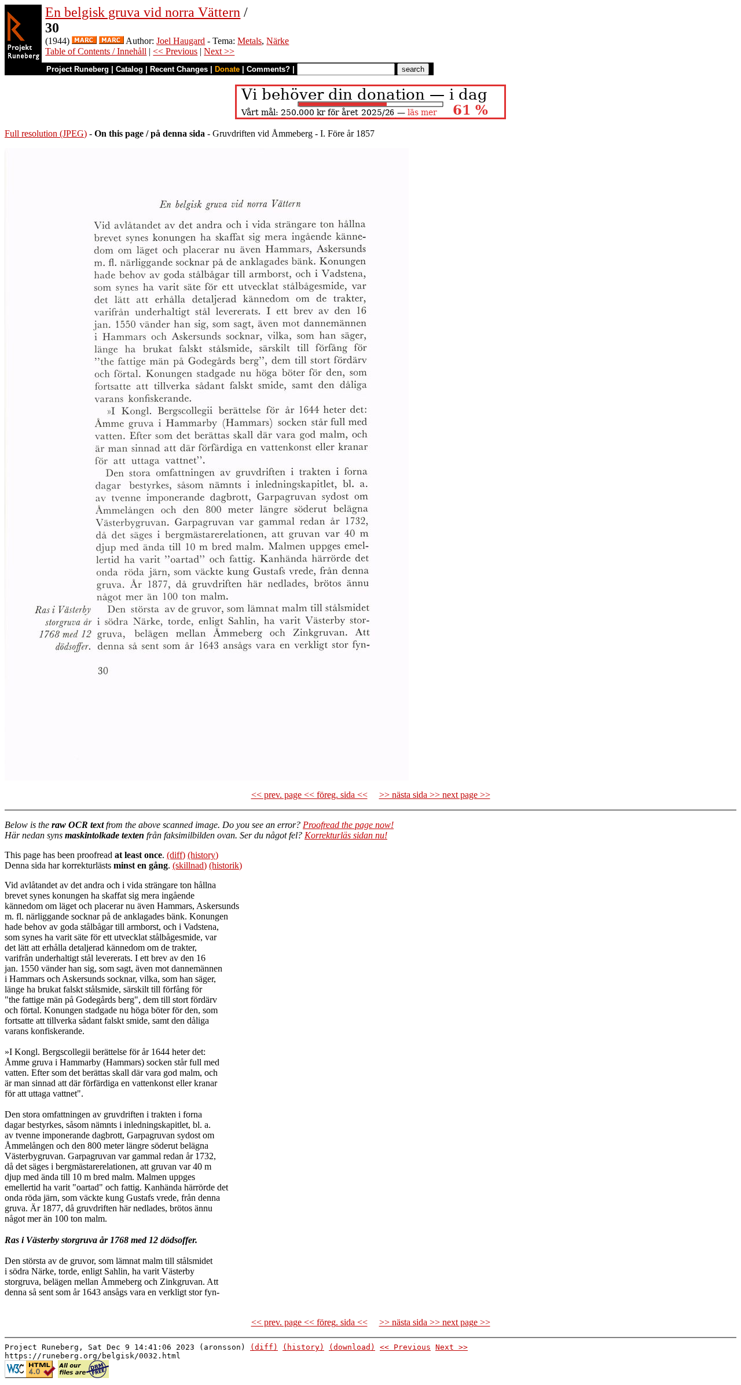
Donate (227, 69)
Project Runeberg (77, 69)
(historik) (225, 865)
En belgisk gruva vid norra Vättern (142, 12)
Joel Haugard (180, 41)
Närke (277, 41)
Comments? (268, 69)
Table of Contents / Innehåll (95, 51)
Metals (249, 41)
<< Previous (175, 51)
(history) (203, 855)
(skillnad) (190, 865)
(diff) (176, 855)
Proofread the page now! (348, 825)
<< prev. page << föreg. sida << (309, 795)
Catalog (129, 69)
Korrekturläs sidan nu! (346, 835)
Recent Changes (179, 69)
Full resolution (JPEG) (46, 133)
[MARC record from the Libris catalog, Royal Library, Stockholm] (84, 41)
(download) (352, 1347)
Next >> (219, 51)
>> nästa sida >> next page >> (434, 795)
